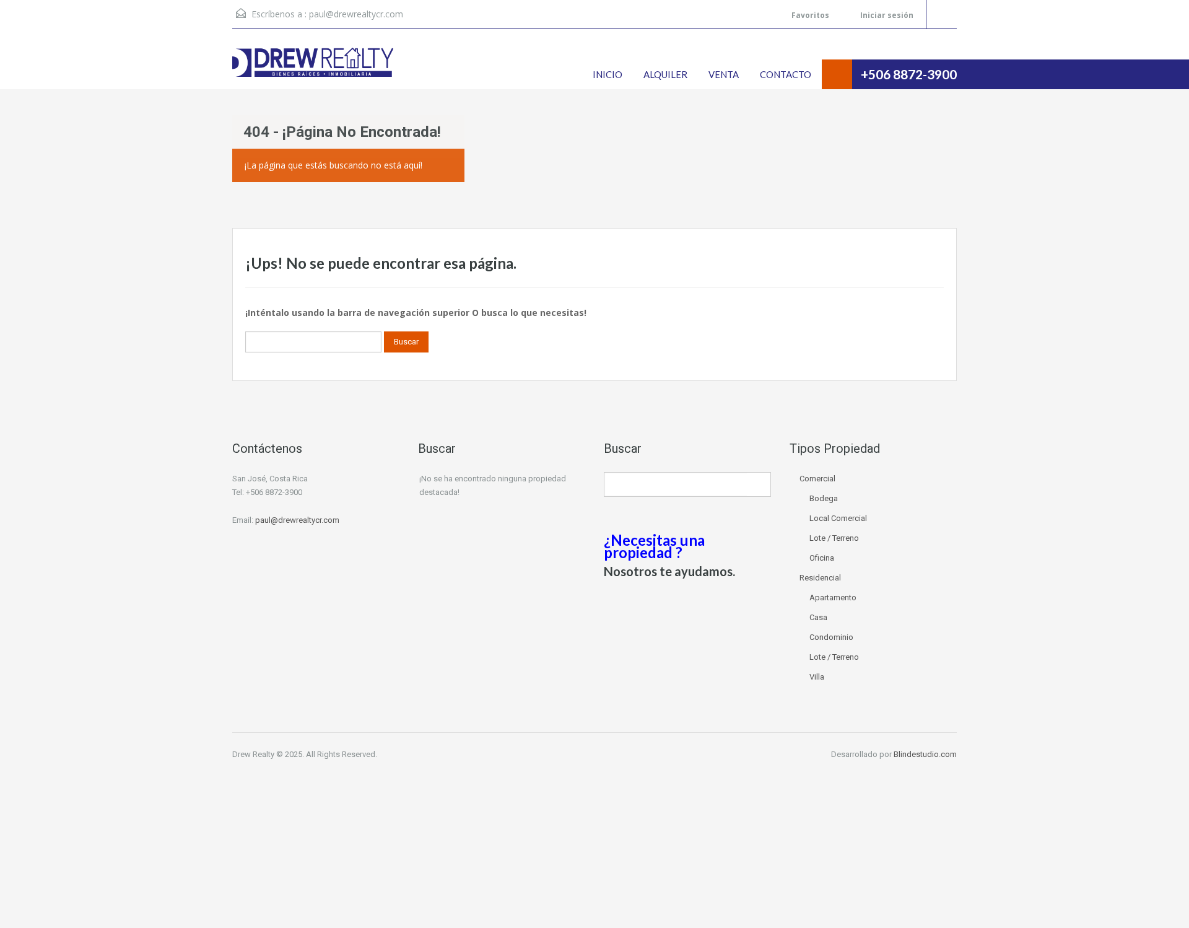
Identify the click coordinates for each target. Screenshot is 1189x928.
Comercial (817, 478)
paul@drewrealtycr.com (356, 14)
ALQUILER (665, 74)
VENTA (723, 74)
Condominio (831, 637)
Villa (816, 676)
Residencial (820, 577)
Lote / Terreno (834, 538)
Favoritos (810, 15)
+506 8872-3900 (909, 74)
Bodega (823, 498)
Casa (818, 617)
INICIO (607, 74)
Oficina (821, 557)
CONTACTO (785, 74)
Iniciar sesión (885, 15)
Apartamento (832, 597)
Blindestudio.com (925, 754)
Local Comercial (838, 518)
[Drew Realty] (312, 68)
